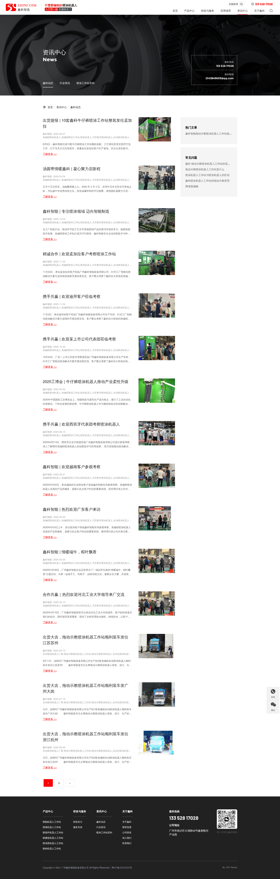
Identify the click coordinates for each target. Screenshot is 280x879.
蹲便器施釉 (191, 186)
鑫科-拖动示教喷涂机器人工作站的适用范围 (210, 163)
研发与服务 (207, 10)
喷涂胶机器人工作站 (53, 843)
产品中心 (189, 10)
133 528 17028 (264, 4)
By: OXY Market (229, 867)
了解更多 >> (50, 154)
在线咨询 (233, 4)
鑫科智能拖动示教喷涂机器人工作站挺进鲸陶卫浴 (213, 133)
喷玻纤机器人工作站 (53, 832)
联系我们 (126, 843)
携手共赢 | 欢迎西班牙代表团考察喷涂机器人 (81, 424)
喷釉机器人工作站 (52, 821)
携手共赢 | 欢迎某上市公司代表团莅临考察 (79, 339)
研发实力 (77, 821)
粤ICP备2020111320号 (122, 867)
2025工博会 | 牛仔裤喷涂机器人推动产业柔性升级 (85, 381)
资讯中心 (242, 10)
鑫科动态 (48, 83)
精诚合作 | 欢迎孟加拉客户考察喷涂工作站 (79, 253)
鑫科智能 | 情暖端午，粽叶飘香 (70, 551)
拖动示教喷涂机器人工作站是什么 (204, 169)
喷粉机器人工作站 (52, 848)
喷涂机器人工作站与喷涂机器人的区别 (207, 175)
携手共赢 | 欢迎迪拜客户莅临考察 (71, 296)
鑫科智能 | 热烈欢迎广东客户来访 (71, 509)
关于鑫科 (259, 10)
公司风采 (126, 832)
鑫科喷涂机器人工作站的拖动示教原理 (207, 180)
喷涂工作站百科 (85, 83)
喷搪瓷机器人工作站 (53, 837)
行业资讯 (65, 83)
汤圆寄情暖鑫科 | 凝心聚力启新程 (71, 168)
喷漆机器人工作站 (52, 827)
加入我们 (126, 837)
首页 (175, 10)
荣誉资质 (126, 827)
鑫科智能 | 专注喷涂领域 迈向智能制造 (76, 211)
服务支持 (77, 827)
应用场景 (226, 10)
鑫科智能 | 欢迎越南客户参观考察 (71, 466)
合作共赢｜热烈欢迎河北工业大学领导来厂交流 (83, 594)
